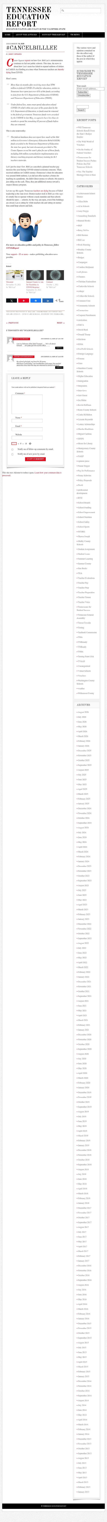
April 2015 (82, 1361)
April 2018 (82, 1188)
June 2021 (82, 1005)
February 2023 (84, 914)
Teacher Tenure (84, 597)
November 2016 (84, 1270)
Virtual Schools (84, 670)
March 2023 (83, 909)
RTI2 (80, 497)
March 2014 (83, 1424)
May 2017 (82, 1241)
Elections (82, 339)
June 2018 (82, 1179)
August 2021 (83, 1000)
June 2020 (82, 1063)
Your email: (81, 85)
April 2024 (82, 846)
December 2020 (84, 1034)
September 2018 (84, 1164)
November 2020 (84, 1039)
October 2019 (83, 1102)
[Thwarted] (15, 275)
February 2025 (84, 798)
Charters (81, 276)
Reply (59, 347)
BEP (80, 225)
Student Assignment (86, 549)
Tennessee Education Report (28, 17)
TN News (75, 35)
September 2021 (84, 996)
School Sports (84, 526)
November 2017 (84, 1212)
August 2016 (83, 1284)
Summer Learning (85, 558)
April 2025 (82, 789)
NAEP (81, 456)
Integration (82, 385)
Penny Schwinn (84, 475)
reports (27, 60)
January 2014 (83, 1434)
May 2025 (82, 784)
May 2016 (82, 1299)
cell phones (82, 271)
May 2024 (82, 842)
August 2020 (83, 1053)
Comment (20, 393)
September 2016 (84, 1280)
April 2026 (82, 731)
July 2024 (82, 832)
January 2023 (83, 919)
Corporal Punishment (87, 315)
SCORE (81, 531)
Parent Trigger (84, 465)
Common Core (84, 300)
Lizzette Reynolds (85, 419)
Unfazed (49, 282)
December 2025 (84, 750)
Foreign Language (85, 353)
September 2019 (84, 1106)
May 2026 (82, 726)
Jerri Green (82, 395)
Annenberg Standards (87, 215)
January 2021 (83, 1029)
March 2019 (83, 1135)
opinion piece (83, 461)
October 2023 (83, 875)
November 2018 (84, 1154)
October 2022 (83, 933)
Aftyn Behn (83, 201)
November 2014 (84, 1385)
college (81, 291)
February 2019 (84, 1140)
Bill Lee (31, 311)
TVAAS (81, 661)
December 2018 (84, 1150)
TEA (80, 573)
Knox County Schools (87, 409)
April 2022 (82, 962)
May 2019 (82, 1126)
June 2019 (82, 1121)
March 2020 (83, 1077)
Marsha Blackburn (85, 429)
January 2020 (83, 1087)
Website (18, 434)
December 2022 (84, 923)
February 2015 (84, 1371)
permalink (58, 314)
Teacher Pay (83, 582)
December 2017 (84, 1207)
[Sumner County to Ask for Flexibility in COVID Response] (35, 275)
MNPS (81, 438)
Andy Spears (15, 54)
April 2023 (82, 904)
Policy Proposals (85, 480)
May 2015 (82, 1357)
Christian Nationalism (87, 281)
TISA (80, 637)
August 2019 (83, 1111)
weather (81, 688)
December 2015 (84, 1323)
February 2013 (84, 1487)
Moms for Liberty (85, 443)
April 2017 (82, 1246)
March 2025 (83, 793)
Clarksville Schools (86, 286)
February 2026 (84, 741)
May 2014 (82, 1414)
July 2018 (82, 1174)
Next (61, 323)
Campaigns (82, 262)
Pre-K (80, 485)
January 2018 (83, 1203)
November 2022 (84, 928)
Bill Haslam (83, 235)
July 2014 (82, 1405)
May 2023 (82, 899)
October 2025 (83, 760)
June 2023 (82, 895)
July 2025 (82, 774)
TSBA (80, 651)
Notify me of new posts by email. (31, 453)
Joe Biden (82, 400)
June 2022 (82, 952)
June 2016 (82, 1294)
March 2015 (83, 1366)
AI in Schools (83, 206)
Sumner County (84, 563)
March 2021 (83, 1020)
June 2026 (82, 721)
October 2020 (83, 1044)
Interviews (82, 390)
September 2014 (84, 1395)
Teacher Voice (84, 602)
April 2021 (82, 1015)
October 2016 (83, 1275)
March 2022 (83, 967)
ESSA (80, 344)
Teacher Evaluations (86, 578)
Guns (80, 363)
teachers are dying (41, 190)
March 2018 (83, 1193)
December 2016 (84, 1265)
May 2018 (82, 1183)
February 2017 (84, 1256)
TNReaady (82, 642)
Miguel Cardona (84, 433)
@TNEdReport (12, 248)
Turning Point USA (86, 656)
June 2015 (82, 1352)
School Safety (83, 521)
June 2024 (82, 837)
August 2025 (83, 769)
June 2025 (82, 779)
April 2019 (82, 1130)
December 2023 (84, 866)
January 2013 (83, 1491)
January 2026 (83, 745)
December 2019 (84, 1092)
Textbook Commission (87, 632)
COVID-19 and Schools (31, 314)
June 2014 (82, 1410)
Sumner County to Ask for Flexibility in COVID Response (34, 284)
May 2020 (82, 1068)
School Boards (84, 502)
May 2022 (82, 957)
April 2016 (82, 1304)
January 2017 (83, 1260)
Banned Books (84, 220)
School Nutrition (85, 517)
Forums (81, 358)
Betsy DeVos (83, 230)
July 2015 (82, 1347)
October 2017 (83, 1217)
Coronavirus (42, 311)
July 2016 (82, 1289)
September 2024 (84, 822)
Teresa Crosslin (84, 622)
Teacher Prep (83, 587)
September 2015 (84, 1337)
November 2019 (84, 1097)
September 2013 (84, 1453)
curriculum (82, 320)
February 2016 (84, 1313)
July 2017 (82, 1231)
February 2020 (84, 1082)
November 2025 (84, 755)
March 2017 (83, 1251)
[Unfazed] (55, 275)
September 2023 (84, 880)
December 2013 (84, 1438)
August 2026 (83, 712)
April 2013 (82, 1477)
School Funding (84, 507)
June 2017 (82, 1236)
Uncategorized (84, 666)
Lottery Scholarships (86, 424)
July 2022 (82, 948)
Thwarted (9, 282)
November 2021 (84, 986)
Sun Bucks (82, 568)
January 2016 (83, 1318)
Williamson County (86, 693)
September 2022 (84, 938)
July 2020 (82, 1058)
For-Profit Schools (85, 348)
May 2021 (82, 1010)
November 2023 (84, 870)
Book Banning (84, 244)
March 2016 (83, 1308)
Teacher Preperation (86, 592)
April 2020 (82, 1073)
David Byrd (83, 329)
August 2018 (83, 1169)
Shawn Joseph (84, 536)
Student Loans (84, 553)
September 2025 (84, 765)
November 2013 (84, 1443)
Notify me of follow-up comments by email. (36, 449)
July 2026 (82, 716)
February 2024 (84, 856)
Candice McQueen (86, 267)
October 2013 (83, 1448)
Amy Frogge (83, 211)
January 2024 (83, 861)
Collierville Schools (86, 296)
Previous (12, 323)
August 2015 (83, 1342)
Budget (81, 257)
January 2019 (83, 1145)
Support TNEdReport (53, 35)
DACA (81, 324)
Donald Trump (84, 334)
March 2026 (83, 736)
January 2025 (83, 803)
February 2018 (84, 1198)
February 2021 (84, 1025)
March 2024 (83, 851)
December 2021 (84, 981)
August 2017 (83, 1227)
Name (18, 417)
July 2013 (82, 1463)
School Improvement (86, 512)
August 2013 (83, 1458)
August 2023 (83, 885)
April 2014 (82, 1419)
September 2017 (84, 1222)
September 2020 (84, 1049)
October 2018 (83, 1159)
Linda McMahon (85, 414)
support (14, 254)
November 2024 (84, 813)
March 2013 (83, 1482)
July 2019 (82, 1116)
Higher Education (85, 376)
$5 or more (23, 254)
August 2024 (83, 827)
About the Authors (26, 35)
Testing (81, 627)
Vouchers (82, 675)
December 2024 (84, 808)
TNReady (82, 646)
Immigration (83, 380)
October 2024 (83, 818)
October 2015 (83, 1333)
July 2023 (82, 890)
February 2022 (84, 972)
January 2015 (83, 1376)
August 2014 (83, 1400)
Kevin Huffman (84, 405)
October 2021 (83, 991)
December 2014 (84, 1381)
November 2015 (84, 1328)
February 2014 (84, 1429)
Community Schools (86, 305)
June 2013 (82, 1467)
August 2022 (83, 943)
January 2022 (83, 976)
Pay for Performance (86, 470)
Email (18, 426)
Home (7, 35)
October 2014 (83, 1390)
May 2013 (82, 1472)
